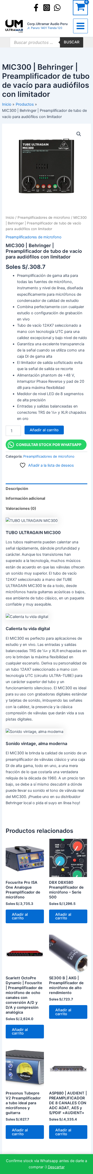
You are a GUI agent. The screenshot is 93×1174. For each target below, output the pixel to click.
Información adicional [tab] (25, 498)
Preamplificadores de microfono (44, 217)
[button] (78, 134)
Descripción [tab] (17, 488)
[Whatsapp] (57, 7)
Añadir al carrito (44, 430)
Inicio (10, 217)
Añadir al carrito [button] (20, 916)
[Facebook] (36, 7)
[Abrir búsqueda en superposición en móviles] (46, 42)
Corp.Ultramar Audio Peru (47, 24)
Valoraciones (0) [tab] (21, 508)
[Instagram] (46, 7)
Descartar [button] (56, 1167)
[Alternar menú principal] (80, 26)
